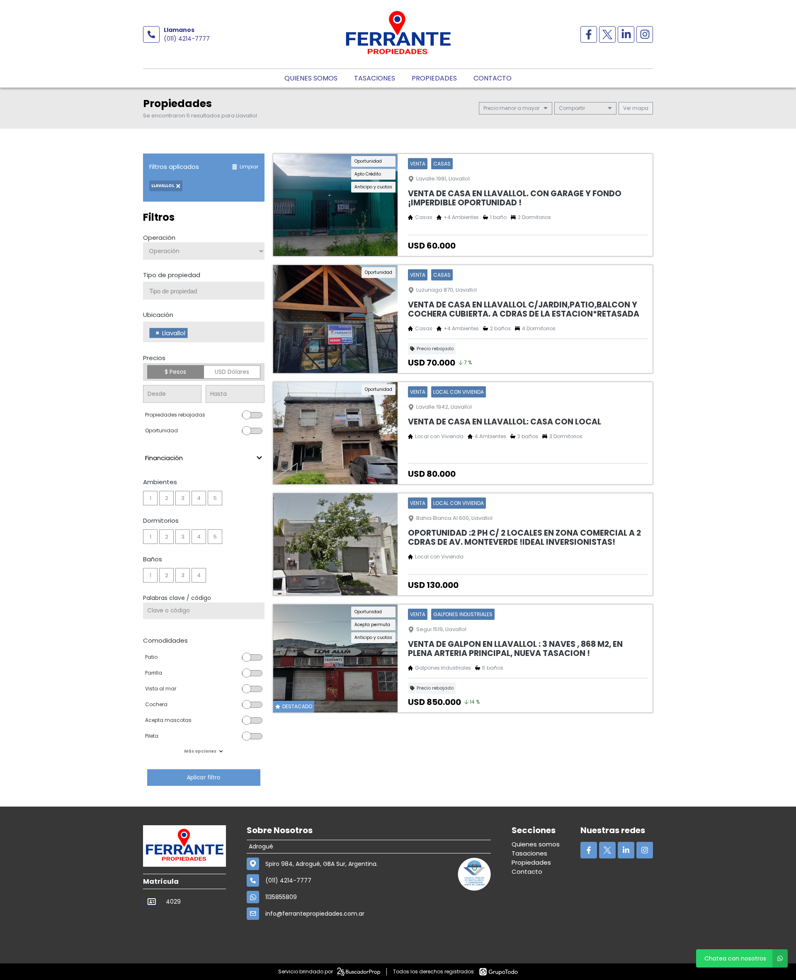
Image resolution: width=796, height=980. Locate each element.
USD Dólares (232, 372)
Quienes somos (310, 78)
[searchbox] (207, 291)
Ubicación (158, 314)
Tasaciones (374, 78)
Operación (159, 237)
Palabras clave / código (177, 598)
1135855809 (281, 897)
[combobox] (204, 291)
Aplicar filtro (204, 777)
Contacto (492, 78)
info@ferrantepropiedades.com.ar (314, 913)
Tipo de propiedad (171, 275)
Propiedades (434, 78)
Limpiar (249, 166)
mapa (639, 108)
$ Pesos (175, 372)
